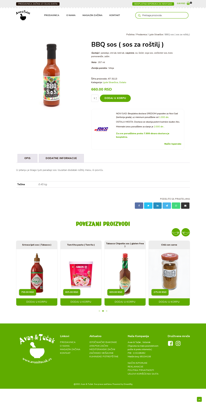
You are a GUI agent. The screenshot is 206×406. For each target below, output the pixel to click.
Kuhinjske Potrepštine (104, 356)
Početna (130, 34)
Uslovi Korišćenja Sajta (143, 373)
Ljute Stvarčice (156, 34)
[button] (183, 4)
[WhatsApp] (176, 205)
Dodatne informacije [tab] (61, 158)
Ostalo (122, 82)
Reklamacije (135, 366)
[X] (148, 205)
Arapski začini (98, 345)
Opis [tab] (27, 158)
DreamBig (128, 384)
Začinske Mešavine (101, 353)
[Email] (185, 205)
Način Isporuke (172, 143)
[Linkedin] (157, 205)
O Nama (71, 15)
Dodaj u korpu (115, 98)
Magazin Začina (92, 15)
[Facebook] (139, 205)
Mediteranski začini (102, 349)
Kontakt (114, 15)
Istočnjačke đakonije (103, 342)
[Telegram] (167, 205)
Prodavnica (51, 15)
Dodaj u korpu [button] (36, 302)
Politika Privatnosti (141, 370)
